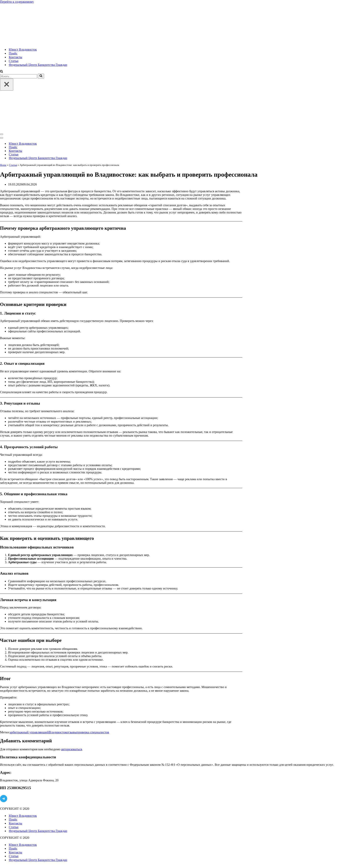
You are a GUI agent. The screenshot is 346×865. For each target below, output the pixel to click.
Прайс (13, 53)
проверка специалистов (93, 732)
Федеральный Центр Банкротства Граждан (38, 64)
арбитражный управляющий (29, 732)
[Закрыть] (6, 85)
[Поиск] (1, 71)
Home (3, 164)
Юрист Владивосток (23, 49)
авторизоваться (71, 749)
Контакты (15, 57)
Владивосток (57, 732)
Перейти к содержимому (17, 1)
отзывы (71, 732)
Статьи (13, 61)
